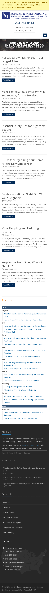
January (5, 393)
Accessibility (17, 590)
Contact (18, 453)
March (4, 371)
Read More (7, 80)
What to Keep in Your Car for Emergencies (20, 418)
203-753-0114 (11, 555)
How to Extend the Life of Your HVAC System (21, 380)
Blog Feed (8, 300)
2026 (4, 307)
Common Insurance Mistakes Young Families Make (23, 344)
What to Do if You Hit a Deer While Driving (20, 390)
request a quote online (31, 445)
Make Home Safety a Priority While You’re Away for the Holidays (23, 93)
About (11, 453)
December (6, 409)
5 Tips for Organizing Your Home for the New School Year (22, 162)
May (4, 347)
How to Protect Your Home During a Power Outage (24, 320)
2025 (4, 406)
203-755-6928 (11, 559)
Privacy (40, 587)
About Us (6, 502)
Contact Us (7, 507)
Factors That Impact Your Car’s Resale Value (21, 368)
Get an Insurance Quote (12, 522)
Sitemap (27, 453)
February (5, 383)
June (4, 335)
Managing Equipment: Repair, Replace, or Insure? (23, 396)
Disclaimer (6, 590)
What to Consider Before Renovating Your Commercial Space (24, 470)
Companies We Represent (13, 527)
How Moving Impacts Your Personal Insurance (22, 356)
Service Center (8, 512)
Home (4, 453)
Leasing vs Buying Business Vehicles (18, 387)
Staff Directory (8, 533)
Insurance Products (10, 517)
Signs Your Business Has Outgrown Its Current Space (25, 326)
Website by (30, 590)
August (5, 311)
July (3, 323)
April (4, 359)
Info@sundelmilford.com (14, 563)
